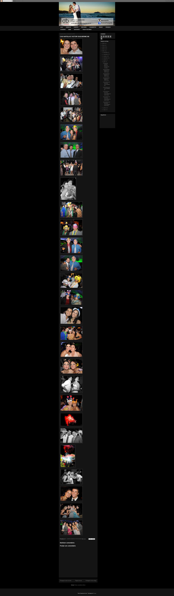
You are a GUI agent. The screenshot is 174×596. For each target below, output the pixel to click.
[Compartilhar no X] (91, 539)
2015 (103, 43)
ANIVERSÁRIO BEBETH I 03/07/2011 (106, 79)
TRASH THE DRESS (87, 29)
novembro (105, 54)
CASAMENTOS (92, 27)
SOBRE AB (68, 27)
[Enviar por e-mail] (89, 539)
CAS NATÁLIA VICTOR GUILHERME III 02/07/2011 (107, 93)
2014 (103, 45)
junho (104, 107)
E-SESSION (62, 29)
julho (104, 61)
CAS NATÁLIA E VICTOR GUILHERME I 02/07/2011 (106, 104)
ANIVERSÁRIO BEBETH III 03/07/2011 (106, 71)
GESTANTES (77, 29)
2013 (103, 47)
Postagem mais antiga (91, 580)
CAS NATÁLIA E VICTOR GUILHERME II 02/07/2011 (107, 98)
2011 (103, 50)
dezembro (105, 52)
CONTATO (76, 27)
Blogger (94, 593)
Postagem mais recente (65, 580)
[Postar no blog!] (90, 539)
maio (104, 109)
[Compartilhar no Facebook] (93, 539)
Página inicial (78, 580)
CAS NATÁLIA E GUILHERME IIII (106, 88)
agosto (105, 59)
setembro (105, 57)
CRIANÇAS (108, 27)
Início (61, 27)
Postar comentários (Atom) (80, 585)
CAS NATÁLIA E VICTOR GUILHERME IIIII (106, 84)
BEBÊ (69, 29)
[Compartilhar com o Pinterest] (94, 539)
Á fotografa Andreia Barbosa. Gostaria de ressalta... (106, 65)
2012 (103, 48)
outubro (105, 56)
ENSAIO (101, 27)
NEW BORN (83, 27)
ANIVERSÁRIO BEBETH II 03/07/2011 (106, 75)
